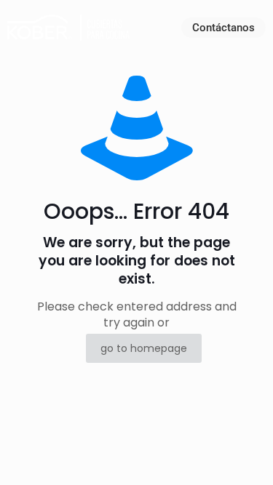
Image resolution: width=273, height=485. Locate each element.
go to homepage (143, 348)
